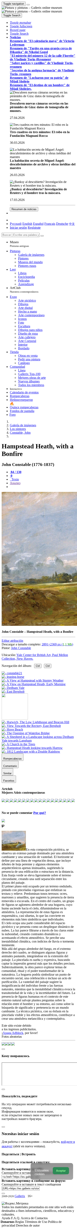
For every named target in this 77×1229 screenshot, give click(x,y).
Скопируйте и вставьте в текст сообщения (31, 1184)
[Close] (42, 235)
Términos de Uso (36, 1221)
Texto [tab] (15, 479)
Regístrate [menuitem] (34, 227)
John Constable (21, 648)
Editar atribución (12, 640)
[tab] (15, 472)
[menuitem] (72, 223)
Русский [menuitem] (16, 223)
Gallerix (20, 1196)
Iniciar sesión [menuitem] (18, 227)
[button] (20, 22)
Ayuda (6, 1218)
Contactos (41, 1218)
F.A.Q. (16, 1218)
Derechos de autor (28, 1225)
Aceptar (61, 1170)
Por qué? (39, 813)
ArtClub (24, 289)
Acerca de (28, 1218)
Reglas (20, 1221)
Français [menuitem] (49, 223)
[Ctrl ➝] (35, 722)
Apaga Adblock (13, 1033)
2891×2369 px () (57, 644)
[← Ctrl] (13, 691)
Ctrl (38, 665)
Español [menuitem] (38, 223)
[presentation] (42, 487)
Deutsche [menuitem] (62, 223)
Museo (19, 243)
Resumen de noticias (24, 209)
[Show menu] (28, 4)
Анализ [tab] (15, 483)
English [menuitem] (27, 223)
